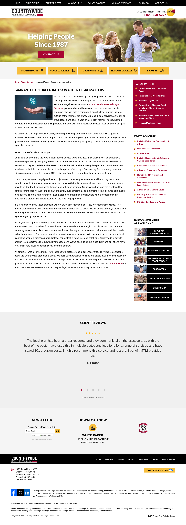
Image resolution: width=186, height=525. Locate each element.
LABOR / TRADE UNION (159, 278)
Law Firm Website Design (161, 516)
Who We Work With (122, 3)
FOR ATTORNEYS (90, 70)
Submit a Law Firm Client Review (93, 398)
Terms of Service (168, 459)
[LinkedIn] (27, 492)
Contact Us (161, 3)
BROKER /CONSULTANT (159, 251)
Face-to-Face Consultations (149, 149)
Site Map (131, 459)
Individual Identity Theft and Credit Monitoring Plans (154, 116)
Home (17, 3)
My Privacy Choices (158, 470)
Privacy (155, 459)
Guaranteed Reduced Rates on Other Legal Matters (153, 183)
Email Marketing (39, 439)
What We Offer (53, 3)
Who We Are (32, 3)
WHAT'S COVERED (145, 136)
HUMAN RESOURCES (121, 70)
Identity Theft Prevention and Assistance (150, 176)
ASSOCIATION (159, 269)
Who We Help (75, 3)
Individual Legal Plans (148, 100)
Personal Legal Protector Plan (152, 96)
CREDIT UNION (159, 288)
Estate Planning (144, 153)
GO (57, 431)
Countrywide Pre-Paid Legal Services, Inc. (42, 516)
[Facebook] (13, 492)
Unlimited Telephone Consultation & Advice (153, 142)
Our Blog (144, 3)
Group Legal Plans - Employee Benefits (152, 89)
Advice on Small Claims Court (150, 190)
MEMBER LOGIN (29, 70)
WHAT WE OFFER (146, 83)
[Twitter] (20, 492)
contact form (116, 263)
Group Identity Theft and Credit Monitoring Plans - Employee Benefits (152, 108)
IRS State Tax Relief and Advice (151, 202)
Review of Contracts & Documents (152, 165)
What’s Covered (96, 3)
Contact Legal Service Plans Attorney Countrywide (156, 12)
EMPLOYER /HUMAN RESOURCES (159, 232)
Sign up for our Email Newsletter (42, 427)
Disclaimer (109, 459)
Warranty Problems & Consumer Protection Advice (151, 195)
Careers (121, 459)
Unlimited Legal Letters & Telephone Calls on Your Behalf (153, 159)
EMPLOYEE (159, 241)
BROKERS (152, 70)
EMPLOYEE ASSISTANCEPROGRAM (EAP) (159, 260)
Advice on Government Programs (152, 170)
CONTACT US (51, 54)
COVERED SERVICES (60, 70)
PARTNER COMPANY (159, 297)
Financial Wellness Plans (150, 123)
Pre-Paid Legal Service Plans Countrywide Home (27, 12)
